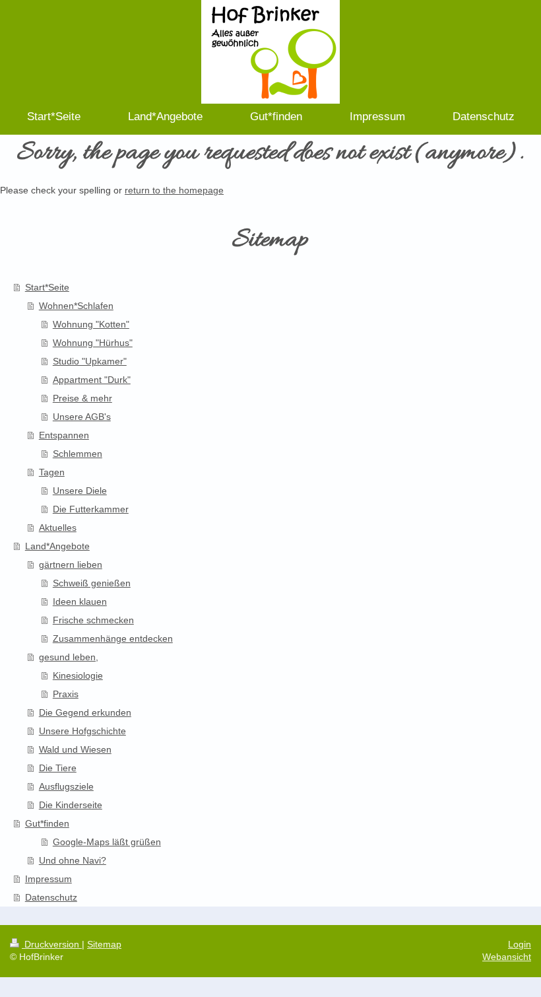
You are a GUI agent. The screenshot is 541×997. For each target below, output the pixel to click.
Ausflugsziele (66, 786)
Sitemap (104, 944)
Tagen (52, 472)
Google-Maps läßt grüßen (107, 842)
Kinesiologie (78, 675)
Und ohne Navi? (72, 860)
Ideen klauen (80, 601)
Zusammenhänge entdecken (113, 638)
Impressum (48, 879)
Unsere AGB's (82, 416)
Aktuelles (58, 527)
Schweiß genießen (92, 583)
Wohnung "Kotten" (91, 324)
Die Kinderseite (70, 805)
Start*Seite (47, 287)
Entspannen (64, 435)
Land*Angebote (57, 546)
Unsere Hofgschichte (82, 731)
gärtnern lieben (70, 564)
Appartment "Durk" (92, 379)
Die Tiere (58, 768)
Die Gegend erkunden (85, 712)
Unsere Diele (80, 490)
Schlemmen (77, 453)
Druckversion (52, 944)
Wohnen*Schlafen (76, 305)
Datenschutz (51, 897)
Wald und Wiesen (75, 749)
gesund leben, (68, 657)
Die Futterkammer (91, 509)
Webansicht (506, 956)
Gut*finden (47, 823)
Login (519, 944)
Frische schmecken (93, 620)
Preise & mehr (82, 398)
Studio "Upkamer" (90, 361)
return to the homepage (174, 190)
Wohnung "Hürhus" (93, 342)
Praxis (66, 694)
